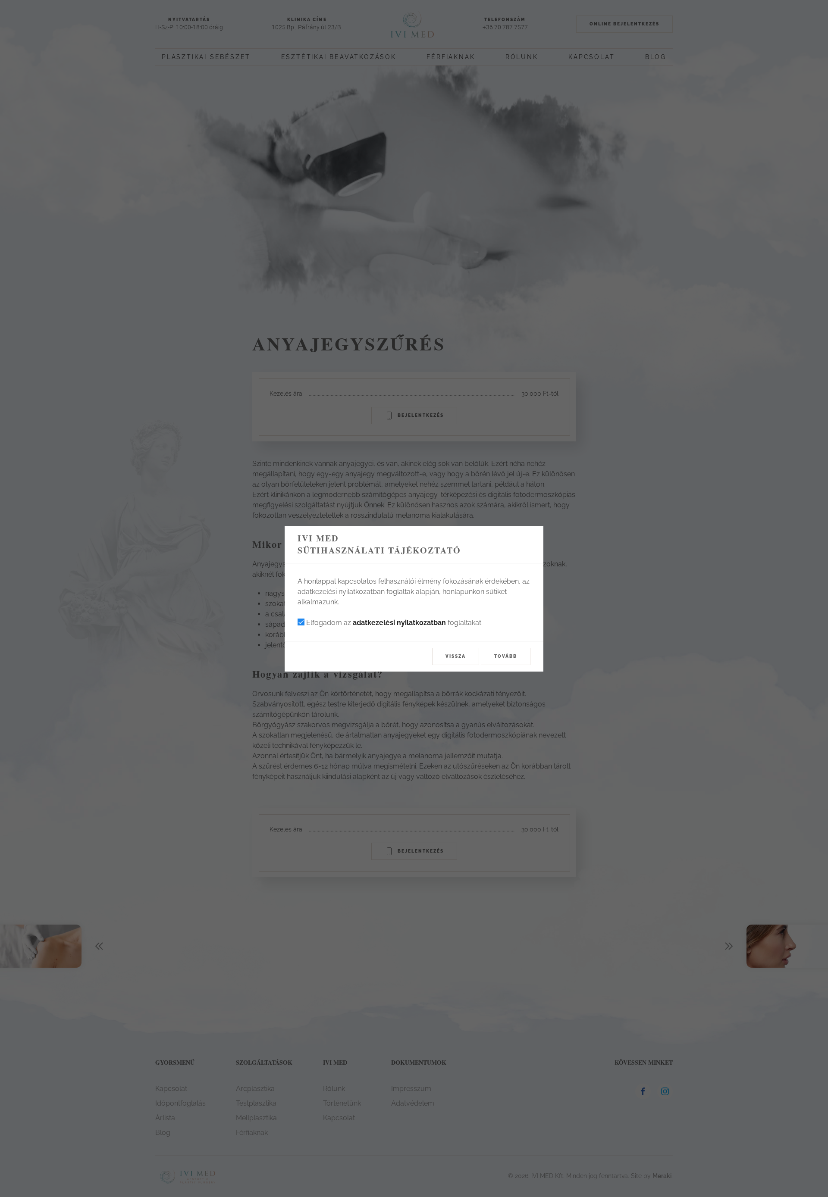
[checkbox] (301, 622)
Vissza (455, 656)
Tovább (505, 656)
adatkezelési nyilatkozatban (399, 623)
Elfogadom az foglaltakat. (393, 623)
